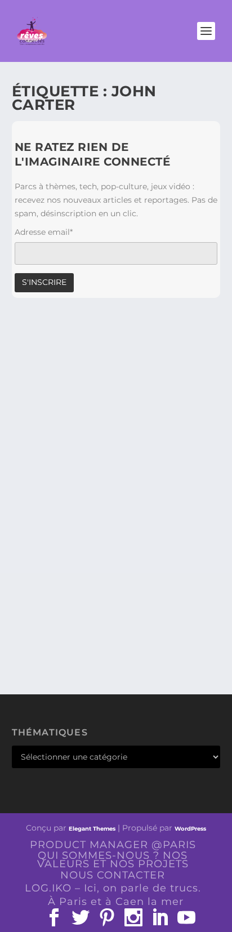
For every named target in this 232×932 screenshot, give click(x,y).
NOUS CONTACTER (112, 875)
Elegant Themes (92, 828)
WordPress (190, 828)
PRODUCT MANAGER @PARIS (113, 845)
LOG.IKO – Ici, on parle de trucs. (113, 888)
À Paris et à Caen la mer (116, 901)
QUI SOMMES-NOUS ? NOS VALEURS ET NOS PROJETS (113, 859)
